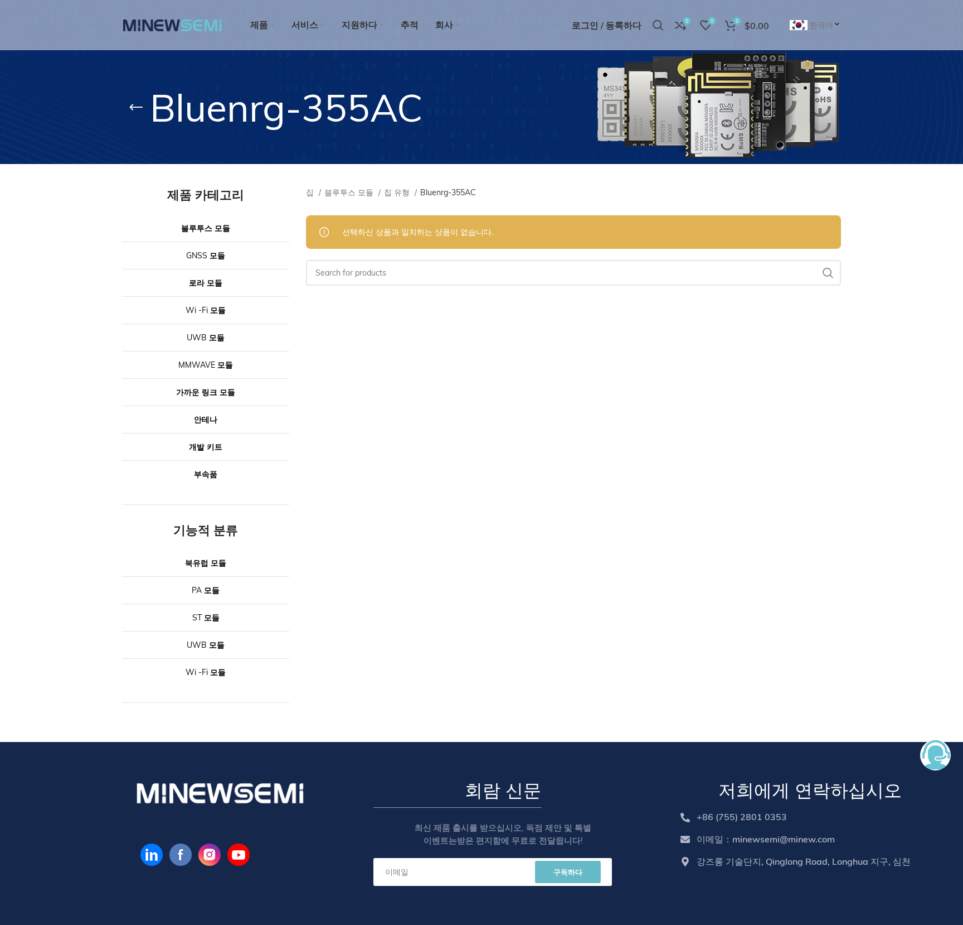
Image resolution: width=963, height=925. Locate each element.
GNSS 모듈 (205, 255)
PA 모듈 (206, 590)
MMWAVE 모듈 (205, 365)
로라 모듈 (205, 283)
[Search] (658, 25)
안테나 (205, 420)
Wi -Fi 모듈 (206, 310)
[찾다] (828, 273)
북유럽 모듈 (205, 563)
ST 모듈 (206, 618)
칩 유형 (398, 192)
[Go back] (136, 108)
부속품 (205, 474)
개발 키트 (205, 447)
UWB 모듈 (206, 338)
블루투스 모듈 (205, 228)
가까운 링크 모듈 (205, 392)
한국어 (821, 25)
